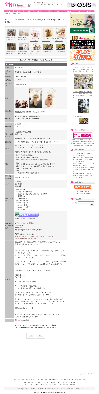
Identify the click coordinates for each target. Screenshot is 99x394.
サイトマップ (61, 388)
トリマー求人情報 (15, 13)
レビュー (26, 384)
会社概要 (19, 388)
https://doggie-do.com (21, 84)
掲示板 (19, 11)
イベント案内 (44, 384)
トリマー (59, 4)
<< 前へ (31, 336)
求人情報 (28, 11)
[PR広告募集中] (48, 51)
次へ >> (40, 336)
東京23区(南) (37, 20)
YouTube (69, 11)
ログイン (36, 4)
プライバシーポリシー (30, 388)
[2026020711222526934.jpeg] (35, 107)
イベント (79, 11)
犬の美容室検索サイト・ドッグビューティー (71, 379)
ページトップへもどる (88, 374)
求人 (42, 382)
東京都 (28, 20)
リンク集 (52, 384)
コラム (64, 382)
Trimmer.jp (50, 392)
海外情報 (89, 11)
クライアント (51, 4)
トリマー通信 (35, 384)
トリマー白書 (71, 382)
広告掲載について (50, 388)
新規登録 (43, 4)
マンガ (39, 11)
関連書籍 (72, 384)
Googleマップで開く (40, 112)
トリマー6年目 (77, 153)
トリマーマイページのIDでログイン (29, 325)
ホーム (9, 11)
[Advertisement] (36, 357)
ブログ (59, 11)
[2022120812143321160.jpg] (21, 107)
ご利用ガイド (70, 388)
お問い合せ (79, 388)
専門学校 (48, 11)
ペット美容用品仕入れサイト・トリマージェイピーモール (39, 379)
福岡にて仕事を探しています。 (82, 163)
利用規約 (40, 388)
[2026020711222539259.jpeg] (49, 107)
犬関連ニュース (55, 382)
